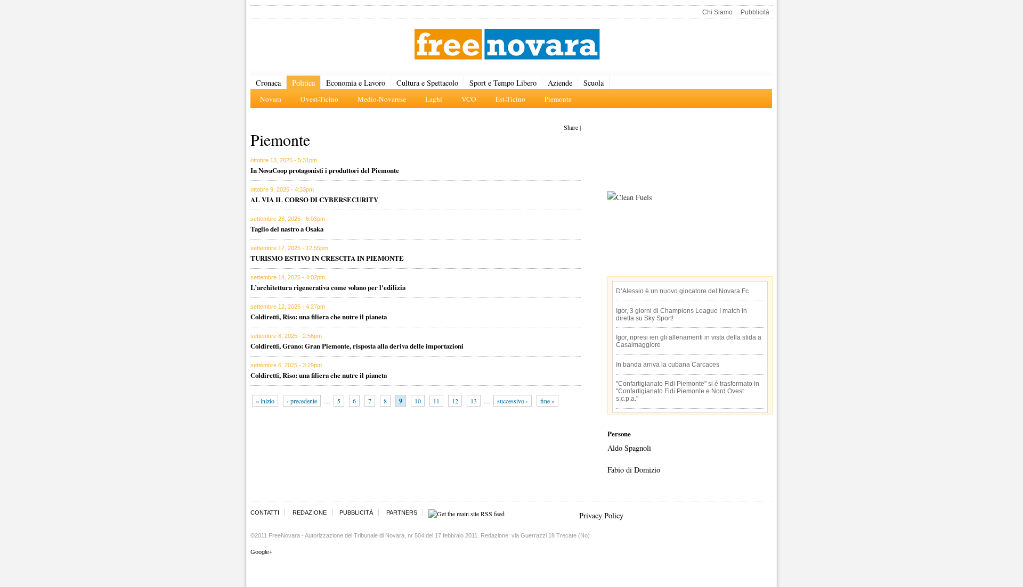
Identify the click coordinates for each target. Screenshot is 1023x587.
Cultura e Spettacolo (427, 83)
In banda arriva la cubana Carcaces (667, 364)
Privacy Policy (601, 515)
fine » (547, 400)
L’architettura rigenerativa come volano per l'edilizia (327, 287)
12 (455, 400)
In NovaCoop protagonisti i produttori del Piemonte (324, 170)
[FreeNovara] (507, 45)
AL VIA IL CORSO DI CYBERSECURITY (314, 199)
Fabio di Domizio (633, 470)
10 (418, 400)
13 (473, 400)
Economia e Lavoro (355, 83)
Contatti (264, 512)
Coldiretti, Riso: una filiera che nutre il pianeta (318, 316)
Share (571, 127)
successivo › (512, 400)
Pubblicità (755, 12)
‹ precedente (302, 400)
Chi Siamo (717, 12)
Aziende (560, 83)
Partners (401, 512)
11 (436, 400)
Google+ (261, 552)
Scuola (593, 83)
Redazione (310, 512)
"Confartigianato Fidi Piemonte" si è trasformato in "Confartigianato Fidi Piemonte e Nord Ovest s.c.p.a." (687, 391)
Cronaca (268, 83)
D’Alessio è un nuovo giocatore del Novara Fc (682, 291)
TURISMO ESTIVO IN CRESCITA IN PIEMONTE (327, 258)
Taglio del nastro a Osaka (286, 229)
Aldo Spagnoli (629, 448)
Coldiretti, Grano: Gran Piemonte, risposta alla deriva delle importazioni (357, 346)
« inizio (265, 400)
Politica (303, 83)
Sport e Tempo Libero (503, 83)
